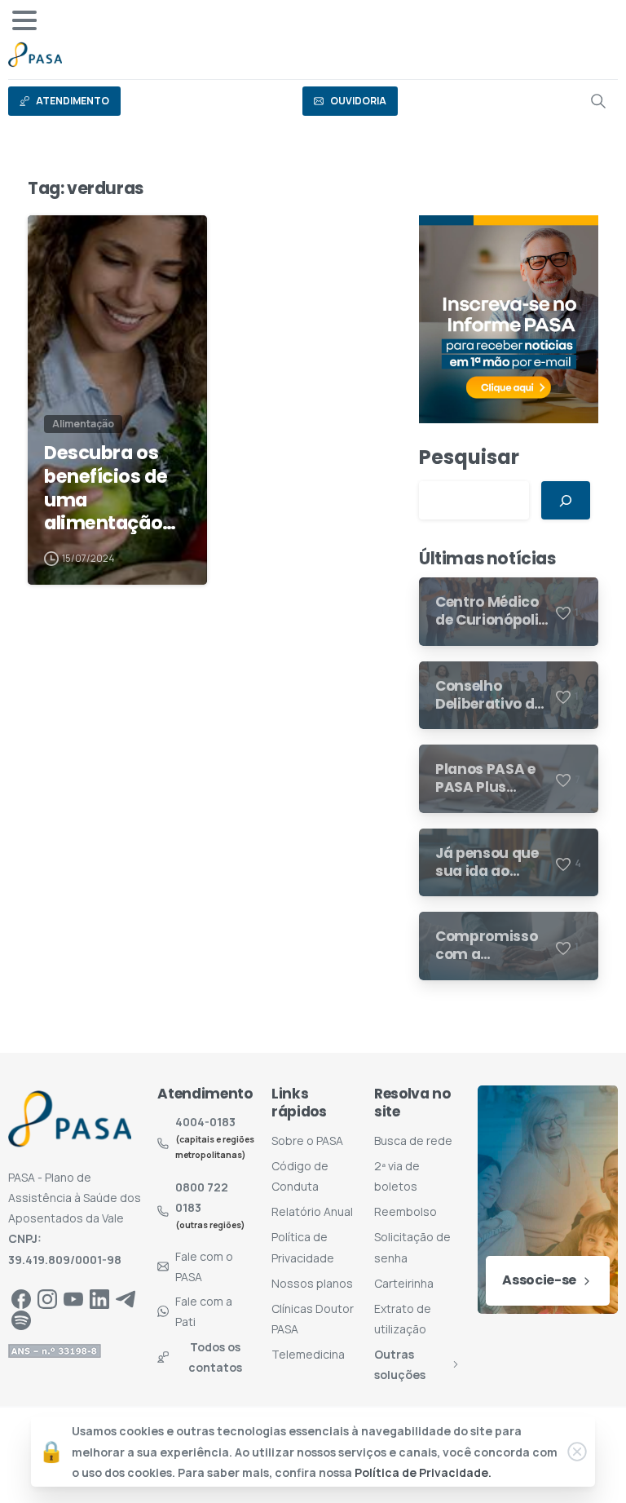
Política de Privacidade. (423, 1472)
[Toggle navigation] (24, 20)
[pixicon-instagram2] (47, 1298)
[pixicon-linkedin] (99, 1298)
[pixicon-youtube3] (73, 1298)
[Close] (577, 1452)
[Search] (598, 101)
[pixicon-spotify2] (21, 1320)
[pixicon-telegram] (125, 1298)
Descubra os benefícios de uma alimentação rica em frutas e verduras (116, 488)
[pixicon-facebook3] (21, 1298)
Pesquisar (469, 457)
